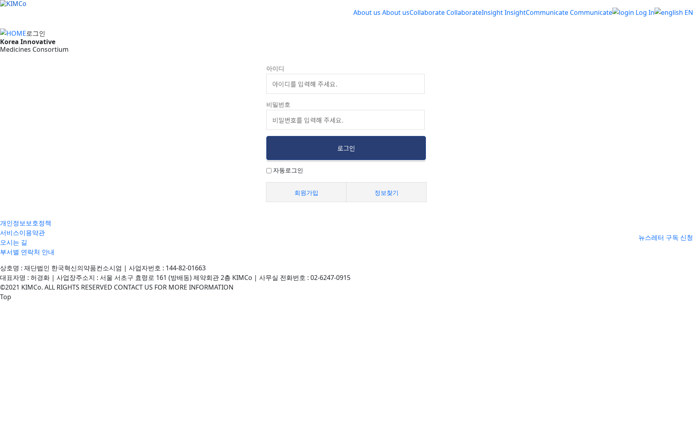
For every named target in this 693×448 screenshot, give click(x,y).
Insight (492, 12)
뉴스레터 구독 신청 (665, 237)
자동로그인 (288, 170)
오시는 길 (13, 242)
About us (367, 12)
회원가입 (306, 193)
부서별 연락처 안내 (27, 251)
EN (688, 12)
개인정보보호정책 (25, 223)
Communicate (547, 12)
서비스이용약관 (22, 232)
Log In (644, 12)
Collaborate (427, 12)
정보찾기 (387, 193)
